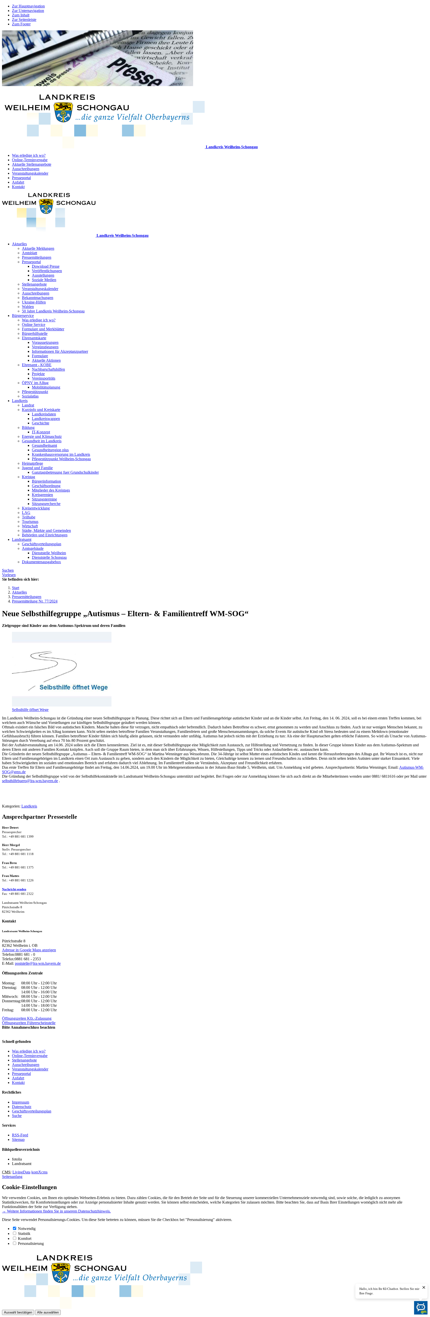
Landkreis (20, 401)
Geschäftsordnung (46, 486)
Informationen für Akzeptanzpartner (60, 351)
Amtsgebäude (33, 548)
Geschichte (40, 423)
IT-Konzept (41, 432)
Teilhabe (28, 517)
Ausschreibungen (25, 169)
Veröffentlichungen (47, 271)
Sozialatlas (30, 396)
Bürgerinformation (46, 481)
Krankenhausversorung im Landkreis (61, 454)
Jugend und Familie (37, 468)
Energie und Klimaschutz (42, 436)
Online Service (33, 324)
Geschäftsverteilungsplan (41, 544)
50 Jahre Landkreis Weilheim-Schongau (53, 311)
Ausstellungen (43, 275)
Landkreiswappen (46, 418)
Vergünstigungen (45, 347)
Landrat (28, 405)
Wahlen (28, 306)
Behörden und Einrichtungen (44, 535)
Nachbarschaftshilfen (48, 369)
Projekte (38, 374)
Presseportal (21, 178)
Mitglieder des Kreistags (51, 490)
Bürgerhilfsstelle (35, 333)
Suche (17, 1116)
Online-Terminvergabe (30, 160)
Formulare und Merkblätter (43, 329)
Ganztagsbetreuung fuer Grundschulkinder (65, 472)
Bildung (28, 427)
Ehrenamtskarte (34, 338)
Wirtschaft (30, 526)
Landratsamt (21, 539)
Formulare (40, 356)
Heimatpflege (32, 463)
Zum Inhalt (20, 15)
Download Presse (45, 266)
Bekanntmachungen (37, 298)
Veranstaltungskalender (30, 173)
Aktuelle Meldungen (38, 248)
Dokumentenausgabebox (41, 562)
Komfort (24, 1238)
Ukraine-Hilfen (34, 302)
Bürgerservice (23, 315)
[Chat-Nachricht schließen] (424, 1287)
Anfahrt (18, 182)
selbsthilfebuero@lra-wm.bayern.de (30, 781)
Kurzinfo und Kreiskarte (41, 409)
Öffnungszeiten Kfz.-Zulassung (27, 1018)
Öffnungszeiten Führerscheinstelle (28, 1023)
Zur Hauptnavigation (28, 6)
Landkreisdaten (44, 414)
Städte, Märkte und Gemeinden (46, 530)
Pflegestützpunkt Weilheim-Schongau (61, 459)
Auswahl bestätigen (18, 1312)
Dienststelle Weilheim (49, 553)
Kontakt (18, 187)
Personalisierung (31, 1243)
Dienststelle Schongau (49, 557)
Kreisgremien (42, 495)
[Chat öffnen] (421, 1308)
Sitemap (18, 1139)
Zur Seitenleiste (24, 19)
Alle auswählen (48, 1312)
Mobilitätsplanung (46, 387)
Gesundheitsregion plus (50, 450)
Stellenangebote (34, 284)
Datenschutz (21, 1107)
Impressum (20, 1102)
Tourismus (30, 521)
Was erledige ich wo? (29, 155)
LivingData (21, 1172)
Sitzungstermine (44, 499)
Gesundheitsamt (44, 445)
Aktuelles (19, 244)
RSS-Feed (20, 1135)
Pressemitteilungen (36, 257)
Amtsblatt (29, 253)
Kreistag (28, 477)
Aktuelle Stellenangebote (31, 164)
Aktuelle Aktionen (46, 360)
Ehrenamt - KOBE (37, 365)
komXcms (39, 1172)
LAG (26, 512)
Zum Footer (21, 24)
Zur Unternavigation (28, 10)
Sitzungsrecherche (46, 504)
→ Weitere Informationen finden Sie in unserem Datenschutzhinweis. (56, 1211)
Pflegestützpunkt (35, 392)
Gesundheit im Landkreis (41, 441)
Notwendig (27, 1228)
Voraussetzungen (45, 342)
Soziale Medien (44, 280)
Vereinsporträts (43, 378)
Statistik (24, 1233)
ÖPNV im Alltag (35, 383)
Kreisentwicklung (36, 508)
